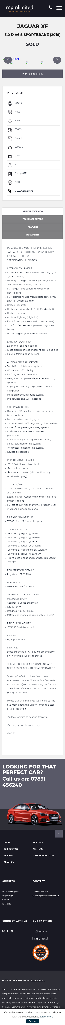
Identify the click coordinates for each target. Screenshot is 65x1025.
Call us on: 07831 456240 (24, 782)
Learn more (46, 1017)
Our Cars (38, 842)
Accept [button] (32, 1021)
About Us (9, 862)
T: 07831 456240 (40, 892)
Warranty (38, 849)
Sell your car (11, 849)
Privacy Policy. (38, 980)
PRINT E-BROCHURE (32, 74)
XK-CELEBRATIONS (44, 855)
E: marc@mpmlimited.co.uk (45, 896)
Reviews (8, 855)
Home (7, 842)
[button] (59, 834)
